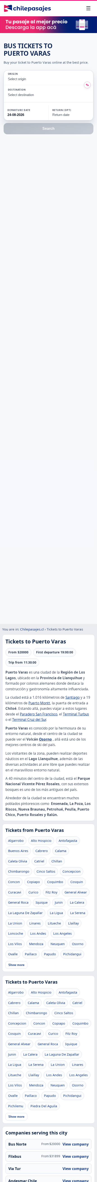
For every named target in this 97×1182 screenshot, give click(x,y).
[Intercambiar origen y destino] (87, 85)
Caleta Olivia (17, 861)
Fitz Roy (51, 892)
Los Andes (38, 933)
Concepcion (71, 871)
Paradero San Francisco (38, 714)
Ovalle (13, 954)
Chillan (56, 861)
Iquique (42, 902)
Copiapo (33, 882)
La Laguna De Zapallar (25, 913)
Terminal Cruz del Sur (29, 719)
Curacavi (14, 892)
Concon (14, 882)
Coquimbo (55, 882)
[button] (26, 112)
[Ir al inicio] (27, 8)
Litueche (54, 923)
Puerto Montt (39, 703)
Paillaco (31, 954)
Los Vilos (15, 944)
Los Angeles (62, 933)
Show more (16, 965)
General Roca (18, 902)
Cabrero (41, 851)
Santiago (72, 697)
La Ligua (56, 913)
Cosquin (76, 882)
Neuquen (58, 944)
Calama (60, 851)
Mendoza (36, 944)
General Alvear (76, 892)
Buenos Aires (18, 851)
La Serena (77, 913)
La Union (15, 923)
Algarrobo (16, 840)
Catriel (39, 861)
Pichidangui (72, 954)
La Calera (77, 902)
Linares (35, 923)
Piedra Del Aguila (43, 1106)
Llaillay (73, 923)
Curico (33, 892)
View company (75, 1144)
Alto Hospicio (41, 840)
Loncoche (15, 933)
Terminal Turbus (76, 714)
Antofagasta (68, 840)
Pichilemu (15, 1106)
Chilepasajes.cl (32, 629)
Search (48, 128)
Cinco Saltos (46, 871)
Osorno (45, 739)
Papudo (50, 954)
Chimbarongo (18, 871)
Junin (59, 902)
